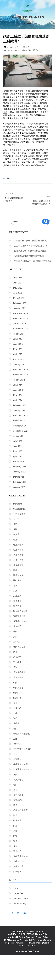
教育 (15, 652)
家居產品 (17, 596)
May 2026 (17, 288)
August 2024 (19, 380)
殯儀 (15, 703)
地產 (15, 585)
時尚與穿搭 (18, 687)
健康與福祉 (18, 555)
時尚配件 (17, 693)
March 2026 (18, 298)
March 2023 (18, 461)
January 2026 (19, 308)
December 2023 (20, 415)
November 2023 (20, 420)
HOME (31, 931)
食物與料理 (18, 866)
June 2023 (18, 446)
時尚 (15, 682)
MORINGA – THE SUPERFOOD (21, 934)
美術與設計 (18, 800)
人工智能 (17, 519)
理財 (15, 728)
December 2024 (20, 369)
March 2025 (18, 359)
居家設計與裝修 (20, 621)
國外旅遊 (17, 580)
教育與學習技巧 (20, 662)
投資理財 (17, 641)
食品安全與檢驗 (20, 856)
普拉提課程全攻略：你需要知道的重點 (31, 240)
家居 (15, 590)
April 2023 (17, 456)
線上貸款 (30, 123)
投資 (15, 636)
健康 (15, 539)
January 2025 (19, 364)
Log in (15, 888)
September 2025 (21, 329)
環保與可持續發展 (21, 733)
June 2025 (18, 344)
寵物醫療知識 (19, 616)
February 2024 (19, 405)
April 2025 (17, 354)
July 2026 (17, 277)
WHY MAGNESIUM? (27, 946)
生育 (15, 754)
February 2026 (19, 303)
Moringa (39, 931)
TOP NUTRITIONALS (27, 17)
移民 (15, 785)
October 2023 (19, 426)
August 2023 (19, 436)
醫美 (15, 841)
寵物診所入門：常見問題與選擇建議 (30, 251)
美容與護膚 (18, 795)
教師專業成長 (19, 647)
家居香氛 (17, 606)
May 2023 (17, 451)
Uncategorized (19, 509)
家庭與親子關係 (20, 611)
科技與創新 (18, 779)
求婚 (15, 713)
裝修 (15, 815)
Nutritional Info (14, 937)
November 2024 (20, 374)
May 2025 (17, 349)
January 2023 (19, 472)
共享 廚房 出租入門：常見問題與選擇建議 (33, 261)
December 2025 (20, 313)
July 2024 (17, 385)
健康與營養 (18, 550)
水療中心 (17, 708)
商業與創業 (18, 575)
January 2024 (19, 410)
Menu (28, 23)
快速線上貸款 (15, 150)
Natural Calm (41, 934)
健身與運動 (18, 565)
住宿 (15, 524)
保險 (15, 529)
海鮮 (15, 718)
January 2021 (19, 487)
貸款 (8, 178)
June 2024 (18, 390)
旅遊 (15, 667)
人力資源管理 (19, 514)
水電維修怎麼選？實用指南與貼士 (29, 256)
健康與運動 (18, 560)
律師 (15, 631)
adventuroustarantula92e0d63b (21, 50)
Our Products (28, 937)
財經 (15, 825)
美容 (15, 790)
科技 (15, 774)
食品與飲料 (18, 861)
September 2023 (21, 431)
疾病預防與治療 (20, 764)
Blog (14, 931)
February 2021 (19, 482)
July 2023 (17, 441)
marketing (17, 504)
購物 (15, 836)
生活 (15, 739)
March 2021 (18, 477)
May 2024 (17, 395)
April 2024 (17, 400)
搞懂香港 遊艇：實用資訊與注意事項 (30, 245)
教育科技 (17, 657)
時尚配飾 (17, 698)
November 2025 (20, 318)
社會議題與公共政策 (22, 769)
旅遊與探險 (18, 677)
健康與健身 (18, 544)
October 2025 (19, 323)
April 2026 (17, 293)
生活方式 (17, 744)
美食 (15, 805)
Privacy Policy (42, 937)
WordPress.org (19, 903)
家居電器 (17, 601)
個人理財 (17, 534)
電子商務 (17, 851)
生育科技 (17, 759)
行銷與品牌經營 (20, 810)
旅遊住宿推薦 (19, 672)
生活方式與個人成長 (22, 749)
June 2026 (18, 283)
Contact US (22, 931)
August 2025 (19, 334)
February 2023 (19, 466)
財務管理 (17, 820)
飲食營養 (17, 871)
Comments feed (20, 898)
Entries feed (18, 893)
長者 (15, 846)
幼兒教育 (17, 626)
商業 (15, 570)
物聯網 (16, 723)
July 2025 (17, 339)
